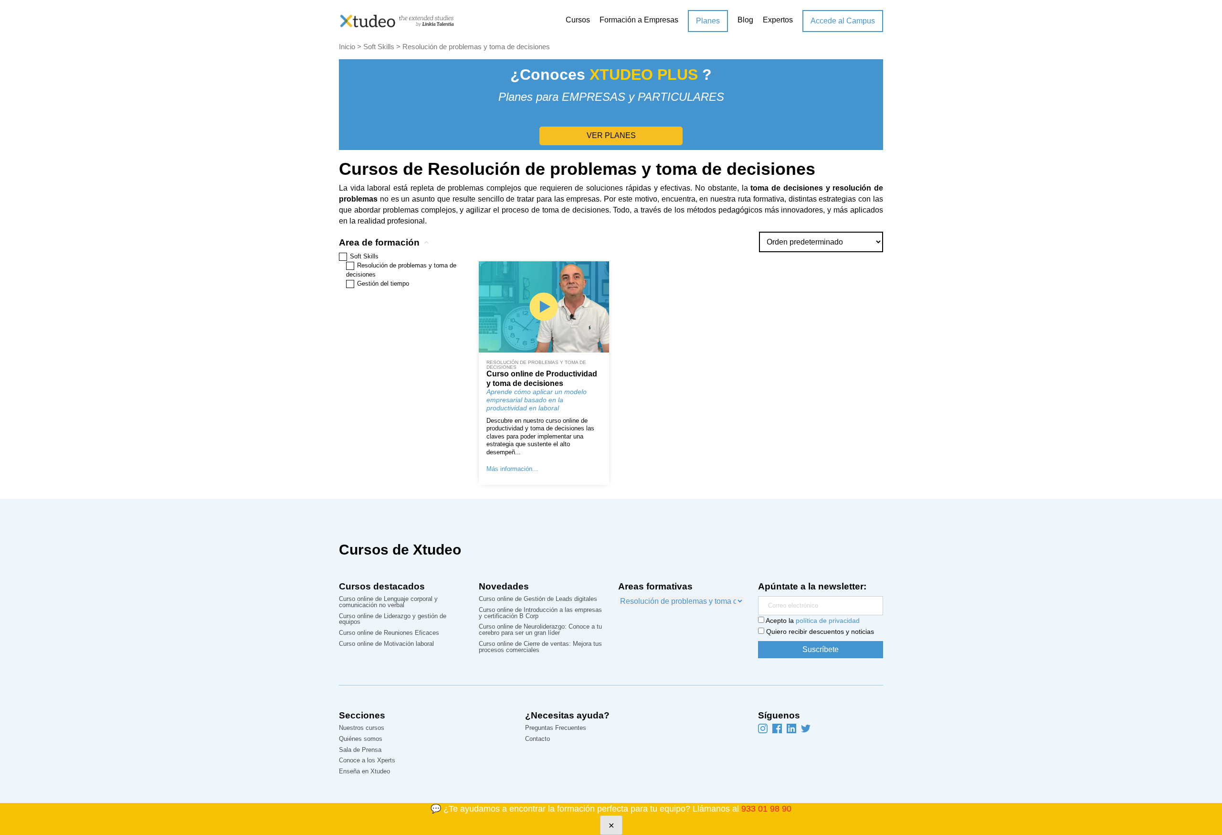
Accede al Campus (843, 21)
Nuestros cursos (361, 728)
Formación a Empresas (639, 20)
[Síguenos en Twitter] (806, 728)
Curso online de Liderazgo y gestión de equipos (392, 619)
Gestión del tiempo (383, 283)
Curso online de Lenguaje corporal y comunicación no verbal (388, 602)
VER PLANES (611, 135)
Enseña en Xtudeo (364, 772)
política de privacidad (828, 620)
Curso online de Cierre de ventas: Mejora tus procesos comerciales (540, 647)
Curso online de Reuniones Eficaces (389, 633)
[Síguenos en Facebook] (777, 728)
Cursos (578, 20)
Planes (708, 21)
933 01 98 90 (766, 809)
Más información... (512, 468)
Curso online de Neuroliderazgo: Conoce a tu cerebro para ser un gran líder (540, 630)
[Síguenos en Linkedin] (791, 728)
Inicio (347, 47)
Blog (745, 20)
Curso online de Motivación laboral (386, 644)
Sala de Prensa (360, 750)
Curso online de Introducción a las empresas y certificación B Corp (540, 613)
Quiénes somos (360, 739)
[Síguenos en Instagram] (763, 728)
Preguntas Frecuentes (555, 728)
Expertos (778, 20)
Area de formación (379, 242)
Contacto (537, 739)
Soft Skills (378, 47)
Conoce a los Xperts (367, 761)
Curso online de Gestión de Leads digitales (538, 599)
